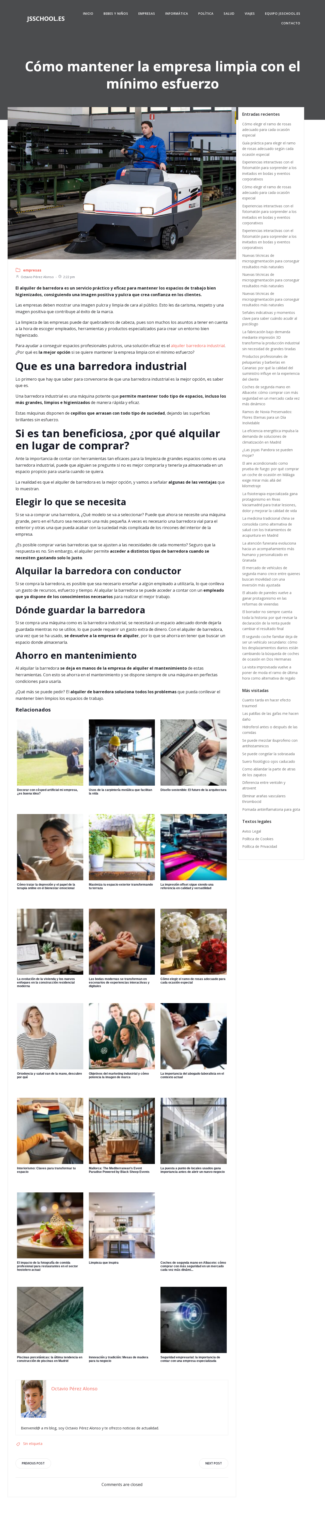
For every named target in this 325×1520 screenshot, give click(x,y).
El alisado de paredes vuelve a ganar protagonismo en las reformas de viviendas (266, 598)
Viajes (250, 13)
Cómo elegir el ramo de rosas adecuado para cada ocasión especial (266, 130)
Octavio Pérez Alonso (37, 277)
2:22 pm (69, 277)
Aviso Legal (251, 831)
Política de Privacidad (259, 846)
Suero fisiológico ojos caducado (268, 761)
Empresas (146, 13)
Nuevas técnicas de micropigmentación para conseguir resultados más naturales (270, 261)
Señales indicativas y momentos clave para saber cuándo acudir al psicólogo (269, 318)
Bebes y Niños (116, 13)
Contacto (290, 23)
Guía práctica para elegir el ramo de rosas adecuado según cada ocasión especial (269, 149)
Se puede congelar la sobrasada (268, 753)
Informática (176, 13)
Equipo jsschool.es (282, 13)
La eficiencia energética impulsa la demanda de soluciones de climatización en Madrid (270, 436)
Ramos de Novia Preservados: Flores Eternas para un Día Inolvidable (267, 417)
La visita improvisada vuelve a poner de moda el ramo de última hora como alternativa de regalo (270, 673)
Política (206, 13)
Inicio (88, 13)
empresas (32, 270)
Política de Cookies (257, 838)
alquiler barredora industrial (198, 345)
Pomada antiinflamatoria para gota (271, 809)
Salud (229, 13)
